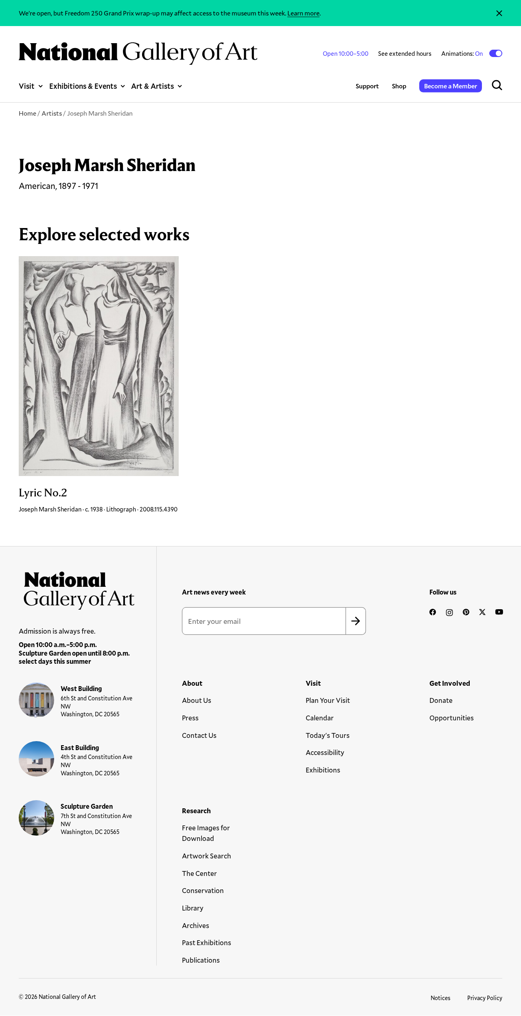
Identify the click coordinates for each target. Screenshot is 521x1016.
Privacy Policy (484, 998)
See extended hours (404, 53)
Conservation (203, 890)
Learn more (303, 13)
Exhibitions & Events (83, 86)
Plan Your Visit (328, 700)
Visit (27, 86)
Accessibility (325, 752)
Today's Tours (328, 735)
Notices (441, 998)
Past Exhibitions (206, 942)
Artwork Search (206, 855)
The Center (199, 873)
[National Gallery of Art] (77, 588)
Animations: (462, 53)
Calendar (320, 717)
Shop (399, 85)
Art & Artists (152, 86)
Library (193, 908)
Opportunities (451, 717)
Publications (201, 960)
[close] (499, 13)
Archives (195, 925)
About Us (196, 700)
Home (27, 113)
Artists (52, 113)
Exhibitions (323, 770)
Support (367, 85)
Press (190, 717)
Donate (441, 700)
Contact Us (199, 735)
